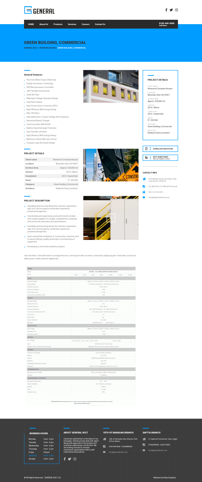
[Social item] (65, 459)
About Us (43, 24)
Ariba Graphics (169, 478)
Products (58, 24)
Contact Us (100, 24)
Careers (85, 24)
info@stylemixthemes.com (159, 197)
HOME (31, 24)
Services (72, 24)
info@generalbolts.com (118, 452)
